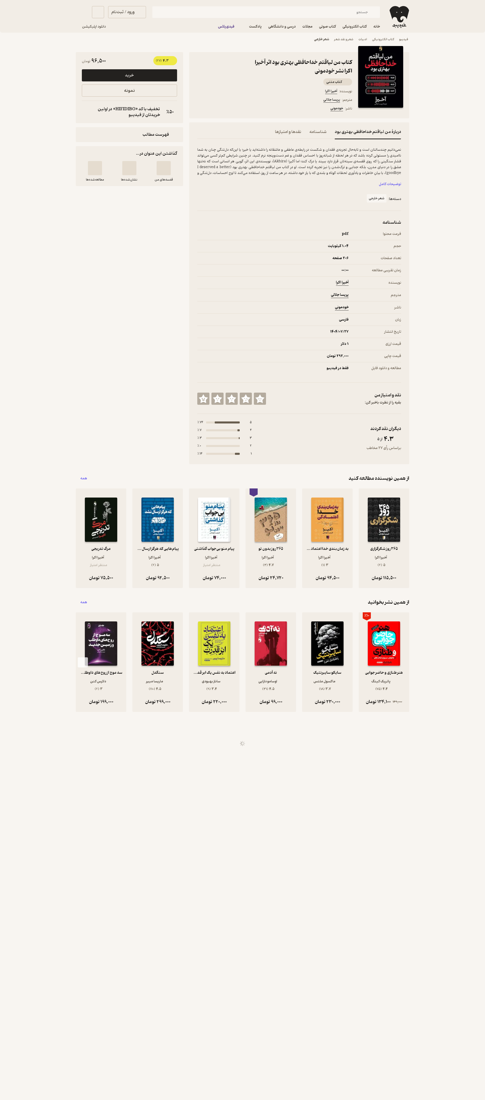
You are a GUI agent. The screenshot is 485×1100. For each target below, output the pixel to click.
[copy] (87, 112)
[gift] (225, 109)
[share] (237, 109)
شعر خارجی (321, 39)
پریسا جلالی (331, 99)
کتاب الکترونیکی (383, 39)
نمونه (129, 90)
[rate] (260, 399)
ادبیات (362, 39)
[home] (398, 17)
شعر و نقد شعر (343, 39)
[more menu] (200, 109)
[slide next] (83, 662)
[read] (95, 168)
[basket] (98, 12)
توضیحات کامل (390, 184)
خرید (129, 75)
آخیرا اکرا (331, 91)
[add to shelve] (164, 168)
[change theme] (82, 12)
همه (83, 478)
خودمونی (336, 108)
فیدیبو (403, 39)
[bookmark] (212, 109)
